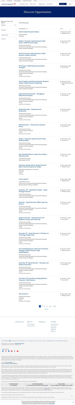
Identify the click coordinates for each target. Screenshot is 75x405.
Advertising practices (50, 340)
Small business (9, 0)
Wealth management (17, 0)
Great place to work (24, 4)
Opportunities (53, 331)
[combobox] (67, 28)
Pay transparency (31, 340)
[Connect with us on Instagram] (5, 351)
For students (49, 4)
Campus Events (53, 329)
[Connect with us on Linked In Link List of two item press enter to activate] (8, 351)
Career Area (3, 38)
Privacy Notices (52, 403)
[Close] (73, 402)
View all (46, 309)
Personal (3, 0)
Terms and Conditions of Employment (61, 340)
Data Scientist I (23, 294)
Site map (36, 340)
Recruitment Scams (15, 340)
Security (44, 340)
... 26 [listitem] (50, 306)
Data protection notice (23, 340)
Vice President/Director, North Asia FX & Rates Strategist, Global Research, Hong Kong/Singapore (33, 250)
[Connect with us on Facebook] (2, 351)
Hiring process (42, 4)
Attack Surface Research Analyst (29, 32)
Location (3, 30)
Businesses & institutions (27, 0)
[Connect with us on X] (14, 351)
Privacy (40, 340)
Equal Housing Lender (19, 343)
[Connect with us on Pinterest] (11, 351)
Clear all (3, 22)
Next (54, 306)
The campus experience (55, 324)
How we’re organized (30, 324)
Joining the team (53, 327)
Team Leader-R (23, 179)
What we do (32, 4)
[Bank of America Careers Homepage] (9, 4)
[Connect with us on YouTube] (17, 351)
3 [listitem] (44, 306)
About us (35, 0)
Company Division (4, 35)
